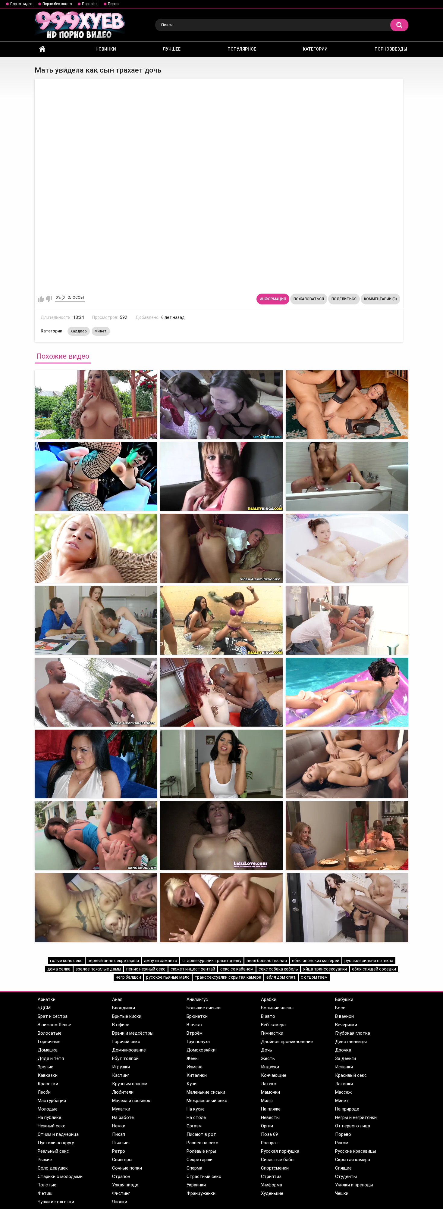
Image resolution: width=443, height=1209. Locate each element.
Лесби (44, 1092)
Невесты (270, 1117)
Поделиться (344, 299)
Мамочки (270, 1092)
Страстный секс (204, 1176)
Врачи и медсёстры (132, 1033)
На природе (347, 1109)
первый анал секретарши (113, 960)
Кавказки (48, 1075)
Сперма (194, 1168)
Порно (113, 4)
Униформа (271, 1185)
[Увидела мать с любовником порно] (221, 907)
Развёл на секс (202, 1142)
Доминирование (129, 1050)
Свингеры (122, 1159)
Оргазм (194, 1126)
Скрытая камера (352, 1159)
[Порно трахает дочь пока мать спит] (347, 764)
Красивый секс (351, 1075)
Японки (119, 1201)
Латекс (268, 1083)
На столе (196, 1117)
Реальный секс (53, 1151)
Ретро (118, 1151)
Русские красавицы (355, 1151)
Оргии (267, 1126)
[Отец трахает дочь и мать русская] (96, 764)
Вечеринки (346, 1024)
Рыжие (45, 1159)
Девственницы (351, 1041)
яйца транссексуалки (325, 969)
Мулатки (121, 1109)
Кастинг (120, 1075)
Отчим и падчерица (58, 1134)
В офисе (120, 1024)
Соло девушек (53, 1168)
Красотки (48, 1083)
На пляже (271, 1109)
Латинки (344, 1083)
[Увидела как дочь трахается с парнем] (347, 835)
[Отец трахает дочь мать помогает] (96, 692)
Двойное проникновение (287, 1041)
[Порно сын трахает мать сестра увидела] (347, 476)
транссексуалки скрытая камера (228, 977)
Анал (117, 999)
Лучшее (172, 49)
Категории (315, 49)
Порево (343, 1134)
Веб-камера (273, 1024)
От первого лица (352, 1126)
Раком (341, 1142)
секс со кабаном (236, 969)
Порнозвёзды (391, 49)
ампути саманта (160, 960)
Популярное (242, 49)
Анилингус (197, 999)
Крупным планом (129, 1083)
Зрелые (45, 1067)
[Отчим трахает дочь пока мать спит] (221, 835)
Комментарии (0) (380, 299)
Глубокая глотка (352, 1033)
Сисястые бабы (277, 1159)
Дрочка (343, 1050)
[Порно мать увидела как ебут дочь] (96, 476)
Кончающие (273, 1075)
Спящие (343, 1168)
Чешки (341, 1193)
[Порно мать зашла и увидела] (347, 907)
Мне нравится (41, 299)
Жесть (268, 1058)
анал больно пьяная (267, 960)
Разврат (269, 1142)
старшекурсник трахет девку (211, 960)
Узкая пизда (125, 1185)
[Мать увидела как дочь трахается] (96, 404)
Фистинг (121, 1193)
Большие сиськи (204, 1008)
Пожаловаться (309, 299)
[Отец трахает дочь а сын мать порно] (221, 692)
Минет (101, 331)
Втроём (195, 1033)
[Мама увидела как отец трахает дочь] (221, 476)
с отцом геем (314, 977)
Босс (340, 1008)
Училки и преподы (354, 1185)
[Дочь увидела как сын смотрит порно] (96, 907)
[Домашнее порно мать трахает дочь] (221, 764)
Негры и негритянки (356, 1117)
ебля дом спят (281, 977)
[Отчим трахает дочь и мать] (221, 620)
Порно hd (90, 4)
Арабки (268, 999)
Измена (195, 1067)
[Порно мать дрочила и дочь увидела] (347, 404)
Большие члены (277, 1008)
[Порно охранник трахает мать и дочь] (347, 692)
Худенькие (272, 1193)
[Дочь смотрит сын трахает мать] (96, 620)
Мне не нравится (49, 299)
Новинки (106, 49)
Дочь (266, 1050)
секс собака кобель (278, 969)
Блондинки (123, 1008)
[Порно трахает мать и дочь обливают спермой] (96, 835)
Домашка (48, 1050)
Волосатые (49, 1033)
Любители (123, 1092)
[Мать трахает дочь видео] (96, 548)
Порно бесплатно (57, 4)
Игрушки (121, 1067)
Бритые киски (126, 1016)
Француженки (201, 1193)
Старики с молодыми (60, 1176)
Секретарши (199, 1159)
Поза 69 (269, 1134)
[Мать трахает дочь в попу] (347, 548)
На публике (49, 1117)
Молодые (48, 1109)
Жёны (193, 1058)
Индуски (270, 1067)
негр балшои (128, 977)
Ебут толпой (125, 1058)
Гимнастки (272, 1033)
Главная (42, 49)
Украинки (196, 1185)
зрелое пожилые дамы (98, 969)
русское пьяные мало (168, 977)
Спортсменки (275, 1168)
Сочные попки (127, 1168)
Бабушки (344, 999)
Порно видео (21, 4)
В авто (268, 1016)
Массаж (343, 1092)
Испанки (344, 1067)
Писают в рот (201, 1134)
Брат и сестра (53, 1016)
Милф (267, 1100)
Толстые (47, 1185)
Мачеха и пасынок (131, 1100)
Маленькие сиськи (206, 1092)
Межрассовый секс (207, 1100)
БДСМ (44, 1008)
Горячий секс (126, 1041)
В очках (195, 1024)
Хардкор (79, 331)
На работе (123, 1117)
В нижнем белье (54, 1024)
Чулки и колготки (56, 1201)
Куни (191, 1083)
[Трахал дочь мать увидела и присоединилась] (221, 404)
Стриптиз (271, 1176)
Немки (118, 1126)
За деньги (345, 1058)
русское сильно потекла (368, 960)
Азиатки (46, 999)
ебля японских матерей (315, 960)
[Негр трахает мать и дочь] (221, 548)
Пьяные (120, 1142)
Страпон (121, 1176)
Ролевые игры (201, 1151)
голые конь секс (66, 960)
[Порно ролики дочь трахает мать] (347, 620)
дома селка (59, 969)
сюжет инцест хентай (193, 969)
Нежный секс (51, 1126)
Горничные (49, 1041)
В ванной (344, 1016)
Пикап (118, 1134)
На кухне (196, 1109)
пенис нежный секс (145, 969)
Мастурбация (52, 1100)
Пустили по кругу (56, 1142)
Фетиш (45, 1193)
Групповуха (198, 1041)
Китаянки (197, 1075)
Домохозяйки (201, 1050)
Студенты (346, 1176)
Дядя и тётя (51, 1058)
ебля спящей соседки (374, 969)
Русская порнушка (280, 1151)
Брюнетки (197, 1016)
